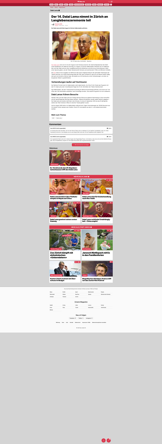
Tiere (64, 307)
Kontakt (71, 322)
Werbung (58, 322)
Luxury (89, 305)
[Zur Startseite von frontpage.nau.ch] (81, 1)
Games (89, 294)
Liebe (76, 305)
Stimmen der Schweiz (105, 294)
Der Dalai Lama (55, 64)
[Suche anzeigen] (109, 1)
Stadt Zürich (62, 7)
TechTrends (103, 307)
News (51, 292)
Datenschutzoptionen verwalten (99, 322)
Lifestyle (52, 296)
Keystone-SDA (58, 24)
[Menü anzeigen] (112, 1)
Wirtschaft (52, 294)
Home (51, 7)
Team (63, 322)
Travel (76, 307)
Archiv (76, 296)
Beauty (51, 309)
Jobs (67, 322)
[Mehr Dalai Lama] (81, 176)
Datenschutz (77, 322)
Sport (76, 292)
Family (102, 305)
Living (64, 305)
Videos (64, 294)
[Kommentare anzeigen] (109, 440)
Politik (64, 292)
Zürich (56, 7)
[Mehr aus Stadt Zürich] (81, 227)
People (102, 292)
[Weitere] (111, 5)
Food (51, 307)
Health (51, 305)
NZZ (54, 72)
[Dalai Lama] (81, 10)
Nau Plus (77, 294)
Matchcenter (91, 292)
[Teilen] (104, 440)
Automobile (90, 307)
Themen (64, 296)
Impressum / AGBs (86, 322)
